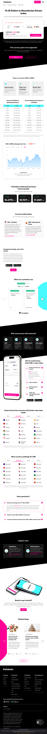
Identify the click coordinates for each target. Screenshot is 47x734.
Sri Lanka (38, 438)
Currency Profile (38, 681)
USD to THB (8, 482)
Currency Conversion (12, 4)
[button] (34, 368)
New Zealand (39, 431)
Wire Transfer (37, 690)
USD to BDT (23, 464)
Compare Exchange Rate (15, 689)
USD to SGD (8, 478)
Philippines (23, 434)
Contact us (26, 683)
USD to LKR (38, 478)
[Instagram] (9, 708)
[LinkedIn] (7, 708)
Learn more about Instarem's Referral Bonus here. (36, 553)
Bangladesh (23, 420)
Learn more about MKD (30, 234)
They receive (29, 25)
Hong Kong (23, 423)
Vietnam (38, 442)
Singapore (8, 438)
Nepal (22, 431)
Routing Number (38, 688)
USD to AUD (8, 464)
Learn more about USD (9, 235)
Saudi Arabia (39, 434)
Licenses (5, 683)
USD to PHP (23, 475)
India (37, 423)
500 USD (7, 122)
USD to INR (23, 467)
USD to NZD (38, 471)
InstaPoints (13, 677)
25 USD (7, 115)
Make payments (27, 677)
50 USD (7, 118)
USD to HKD (8, 467)
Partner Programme (15, 683)
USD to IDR (38, 467)
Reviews (5, 681)
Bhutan (37, 420)
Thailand (7, 442)
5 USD (7, 110)
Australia (7, 420)
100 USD (7, 120)
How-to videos (14, 694)
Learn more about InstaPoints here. (15, 554)
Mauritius (7, 431)
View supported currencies (31, 57)
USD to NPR (23, 471)
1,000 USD (7, 125)
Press (4, 679)
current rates (17, 505)
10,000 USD (7, 130)
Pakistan (7, 434)
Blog (35, 677)
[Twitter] (5, 708)
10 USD (7, 113)
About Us (5, 677)
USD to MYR (8, 471)
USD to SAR (38, 475)
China (7, 423)
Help (12, 692)
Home (4, 4)
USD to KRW (23, 478)
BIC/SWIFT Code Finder (38, 685)
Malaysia (38, 427)
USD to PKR (8, 475)
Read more (23, 660)
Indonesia (8, 427)
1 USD (7, 108)
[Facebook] (3, 708)
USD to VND (38, 482)
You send (9, 25)
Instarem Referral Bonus (14, 680)
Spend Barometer (26, 680)
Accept (18, 732)
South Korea (23, 438)
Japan (22, 427)
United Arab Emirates (23, 442)
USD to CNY (38, 464)
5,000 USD (7, 127)
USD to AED (23, 482)
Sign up (29, 371)
